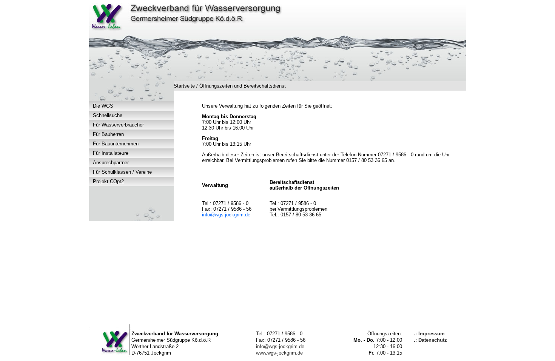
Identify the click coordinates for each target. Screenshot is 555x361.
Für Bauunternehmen (116, 144)
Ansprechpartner (111, 162)
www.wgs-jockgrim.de (279, 353)
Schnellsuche (107, 115)
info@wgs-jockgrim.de (226, 215)
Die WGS (103, 106)
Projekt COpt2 (108, 181)
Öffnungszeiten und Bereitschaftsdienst (242, 86)
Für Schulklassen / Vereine (122, 172)
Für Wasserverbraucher (118, 125)
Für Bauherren (108, 134)
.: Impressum (429, 333)
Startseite (184, 86)
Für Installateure (110, 153)
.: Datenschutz (430, 340)
